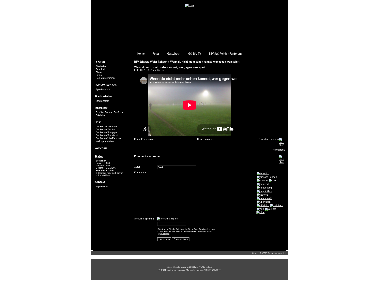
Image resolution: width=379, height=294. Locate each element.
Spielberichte (103, 89)
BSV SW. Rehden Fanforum (225, 53)
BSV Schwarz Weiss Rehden (150, 62)
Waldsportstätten (105, 141)
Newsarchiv (279, 149)
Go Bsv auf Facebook (107, 135)
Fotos (156, 53)
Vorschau (101, 148)
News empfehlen (206, 139)
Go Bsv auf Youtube (106, 126)
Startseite (101, 66)
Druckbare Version (269, 139)
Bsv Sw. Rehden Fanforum (110, 112)
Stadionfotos (102, 101)
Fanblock (101, 69)
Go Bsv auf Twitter (105, 129)
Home (141, 53)
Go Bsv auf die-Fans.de (108, 138)
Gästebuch (173, 53)
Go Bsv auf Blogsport (107, 132)
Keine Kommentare (144, 139)
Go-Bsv (160, 70)
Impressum (102, 186)
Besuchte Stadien (105, 78)
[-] (189, 5)
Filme (99, 72)
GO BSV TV (194, 53)
